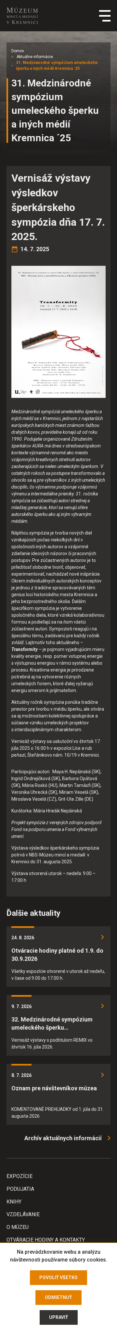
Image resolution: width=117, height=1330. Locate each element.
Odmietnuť (58, 1297)
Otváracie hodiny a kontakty (45, 1240)
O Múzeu (17, 1227)
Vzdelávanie (23, 1214)
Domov (17, 51)
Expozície (19, 1176)
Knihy (13, 1202)
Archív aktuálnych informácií (63, 1138)
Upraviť (58, 1317)
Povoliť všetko (58, 1277)
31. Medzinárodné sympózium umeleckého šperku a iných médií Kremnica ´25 (57, 65)
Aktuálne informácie (35, 56)
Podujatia (20, 1189)
